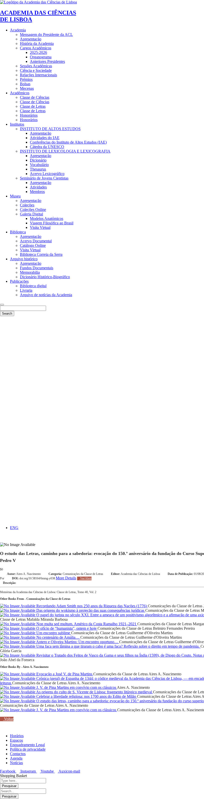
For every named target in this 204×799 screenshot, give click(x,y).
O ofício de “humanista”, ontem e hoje (66, 628)
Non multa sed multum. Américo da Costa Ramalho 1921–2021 (86, 624)
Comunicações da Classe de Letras (83, 574)
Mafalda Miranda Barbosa (47, 619)
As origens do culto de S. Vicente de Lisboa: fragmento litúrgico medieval (94, 692)
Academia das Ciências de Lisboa (140, 574)
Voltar (8, 719)
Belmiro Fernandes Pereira (174, 628)
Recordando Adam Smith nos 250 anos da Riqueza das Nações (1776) (91, 606)
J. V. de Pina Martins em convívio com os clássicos (76, 687)
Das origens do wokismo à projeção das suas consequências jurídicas (90, 610)
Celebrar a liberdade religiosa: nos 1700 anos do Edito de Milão (86, 696)
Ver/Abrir (85, 578)
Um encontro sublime (53, 633)
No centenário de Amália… (57, 637)
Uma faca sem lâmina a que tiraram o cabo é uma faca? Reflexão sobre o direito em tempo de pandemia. (118, 646)
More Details (66, 578)
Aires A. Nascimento (28, 574)
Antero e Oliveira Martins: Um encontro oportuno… (77, 642)
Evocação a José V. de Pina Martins (64, 674)
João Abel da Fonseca (17, 660)
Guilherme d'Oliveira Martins (150, 633)
